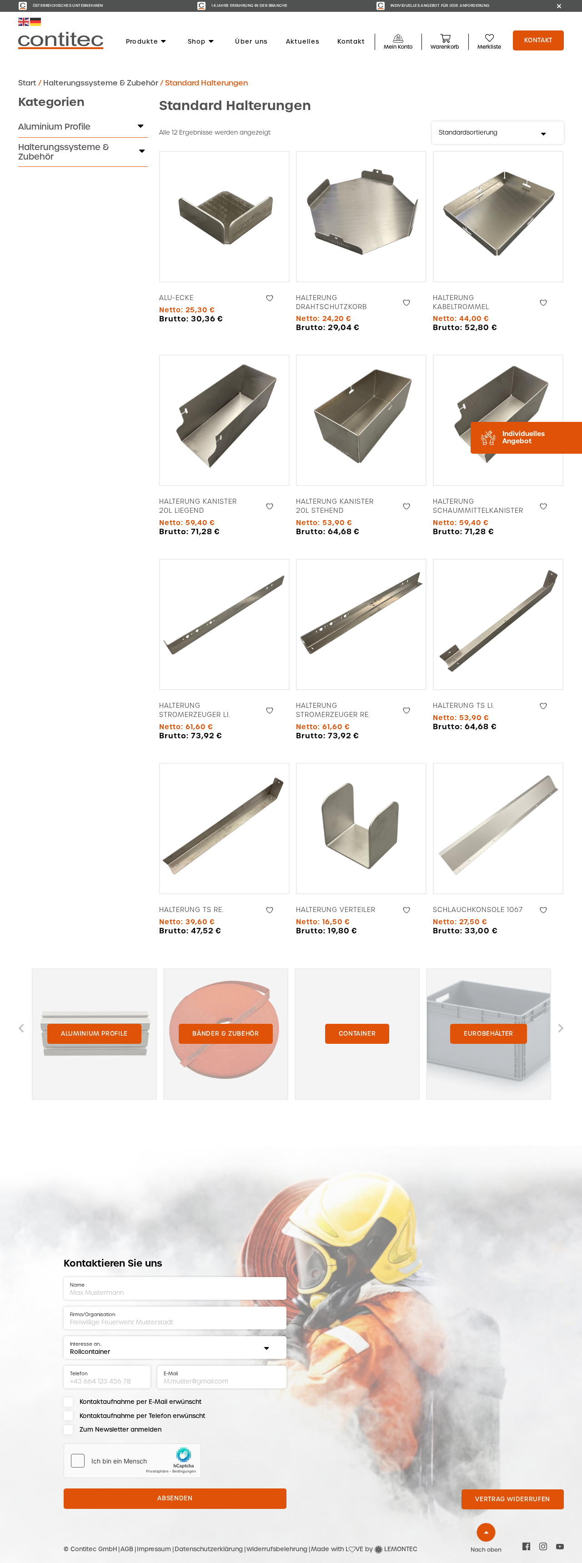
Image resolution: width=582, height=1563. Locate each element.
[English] (24, 22)
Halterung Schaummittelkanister (478, 506)
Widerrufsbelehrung (276, 1549)
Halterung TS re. (191, 910)
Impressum (154, 1549)
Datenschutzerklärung (209, 1549)
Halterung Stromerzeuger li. (194, 710)
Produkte (142, 41)
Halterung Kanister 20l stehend (335, 506)
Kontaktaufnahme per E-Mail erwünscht (140, 1402)
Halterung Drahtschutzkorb (331, 302)
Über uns (251, 41)
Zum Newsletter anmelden (120, 1429)
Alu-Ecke (176, 298)
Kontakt (351, 41)
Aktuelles (303, 41)
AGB (126, 1549)
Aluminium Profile (54, 127)
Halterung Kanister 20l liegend (198, 506)
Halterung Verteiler (336, 910)
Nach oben (486, 1549)
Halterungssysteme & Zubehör (100, 83)
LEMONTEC (400, 1549)
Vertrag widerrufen (512, 1499)
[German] (36, 22)
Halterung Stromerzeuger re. (333, 710)
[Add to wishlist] (270, 298)
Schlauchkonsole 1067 (478, 910)
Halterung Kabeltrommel (461, 302)
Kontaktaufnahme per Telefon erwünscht (142, 1416)
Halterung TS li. (463, 705)
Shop (197, 41)
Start (27, 83)
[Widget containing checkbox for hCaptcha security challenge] (132, 1460)
